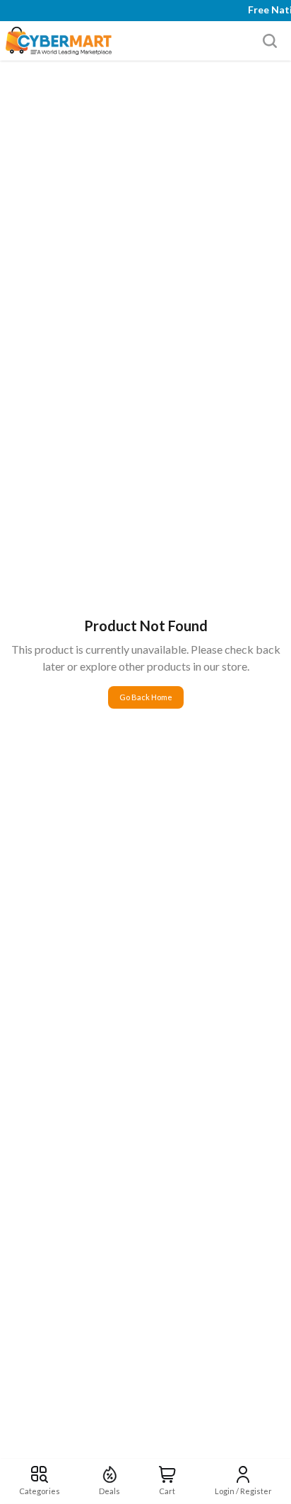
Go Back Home (145, 697)
